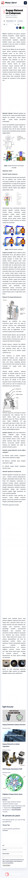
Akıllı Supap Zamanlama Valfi (12, 769)
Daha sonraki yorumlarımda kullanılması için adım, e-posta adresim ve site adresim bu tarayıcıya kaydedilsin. (13, 861)
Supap (4, 49)
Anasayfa (8, 15)
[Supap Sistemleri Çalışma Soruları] (14, 716)
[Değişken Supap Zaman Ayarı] (14, 783)
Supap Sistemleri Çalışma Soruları (14, 724)
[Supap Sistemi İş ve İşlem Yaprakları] (14, 735)
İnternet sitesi (5, 853)
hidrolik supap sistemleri (9, 802)
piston (7, 379)
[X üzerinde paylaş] (20, 28)
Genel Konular (14, 15)
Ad (3, 845)
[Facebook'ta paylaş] (17, 28)
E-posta (4, 849)
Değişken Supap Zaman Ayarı (12, 794)
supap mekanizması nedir (18, 806)
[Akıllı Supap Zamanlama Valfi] (14, 758)
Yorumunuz (5, 830)
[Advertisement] (14, 97)
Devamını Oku (6, 728)
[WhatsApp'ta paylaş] (23, 28)
